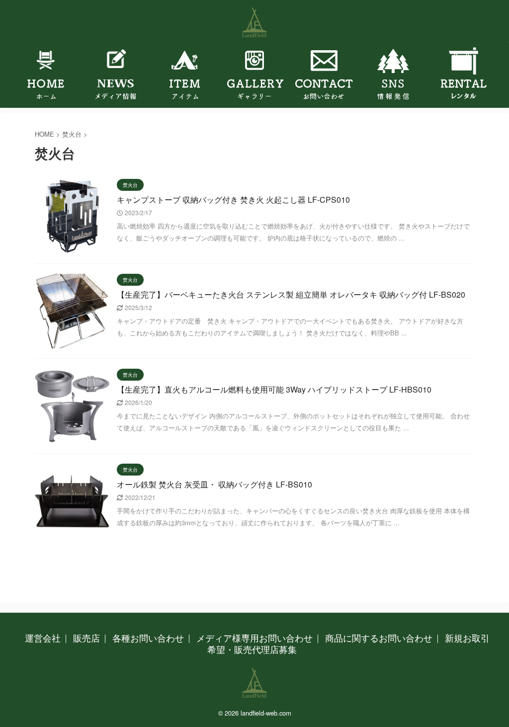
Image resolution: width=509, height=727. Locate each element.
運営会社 (43, 637)
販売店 (86, 637)
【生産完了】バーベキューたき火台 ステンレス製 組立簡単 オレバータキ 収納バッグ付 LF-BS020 (291, 294)
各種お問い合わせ (148, 637)
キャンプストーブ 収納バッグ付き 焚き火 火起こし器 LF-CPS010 (233, 199)
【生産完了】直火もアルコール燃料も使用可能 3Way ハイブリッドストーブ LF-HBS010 (274, 389)
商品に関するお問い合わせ (378, 637)
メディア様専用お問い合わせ (254, 637)
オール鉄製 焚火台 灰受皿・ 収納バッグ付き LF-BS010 (214, 484)
